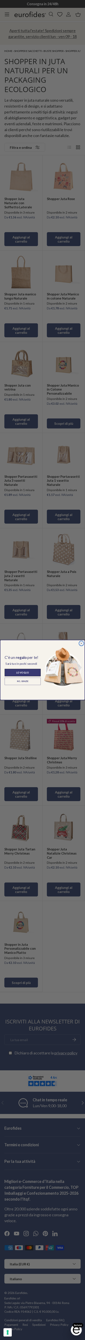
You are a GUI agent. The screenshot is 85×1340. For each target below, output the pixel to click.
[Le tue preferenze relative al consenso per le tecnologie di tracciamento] (7, 1332)
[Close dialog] (81, 643)
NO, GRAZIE (22, 681)
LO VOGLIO (22, 672)
